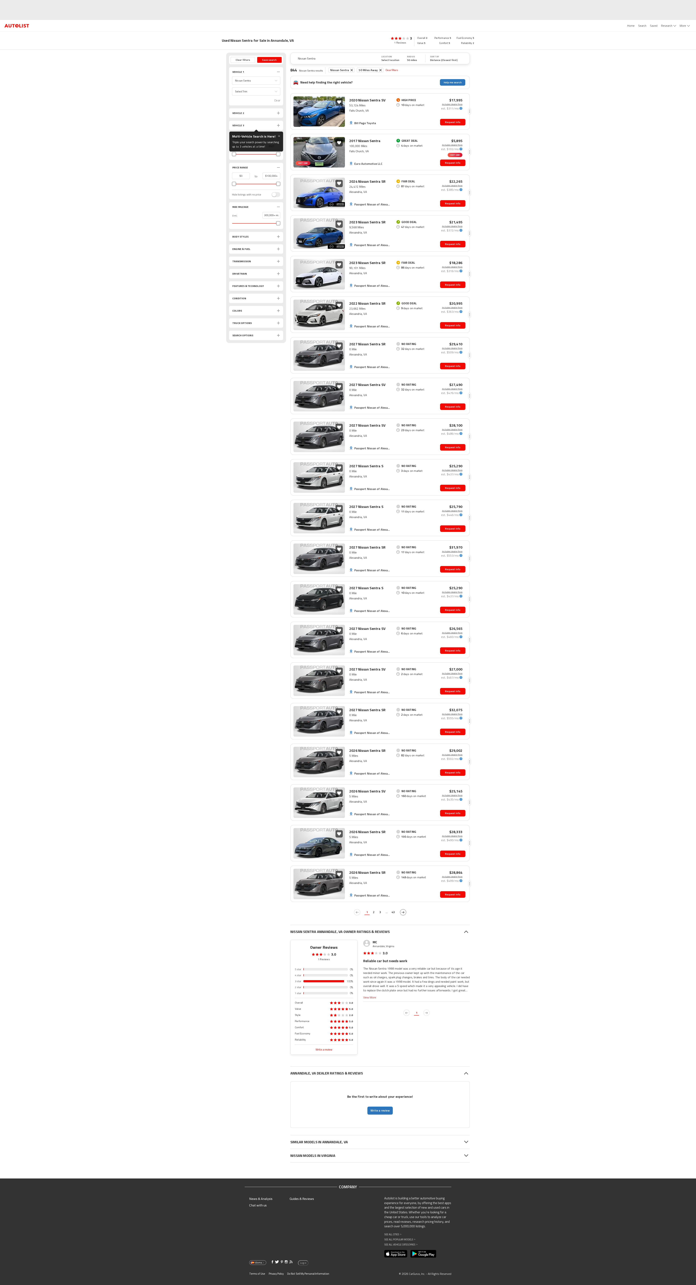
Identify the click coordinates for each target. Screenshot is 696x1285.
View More (369, 997)
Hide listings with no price (246, 194)
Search (642, 25)
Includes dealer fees (452, 104)
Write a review (324, 1049)
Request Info (452, 122)
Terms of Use (257, 1274)
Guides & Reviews (302, 1198)
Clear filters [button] (243, 60)
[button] (256, 81)
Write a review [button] (380, 1110)
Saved (653, 25)
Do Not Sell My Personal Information (308, 1274)
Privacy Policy (276, 1274)
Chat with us (258, 1205)
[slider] (234, 154)
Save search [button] (269, 60)
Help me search (453, 82)
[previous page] (357, 912)
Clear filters (392, 70)
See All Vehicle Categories (400, 1244)
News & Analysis (260, 1198)
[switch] (274, 194)
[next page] (403, 912)
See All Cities (392, 1234)
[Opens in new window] (395, 1254)
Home (631, 25)
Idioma (258, 1262)
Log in (303, 1263)
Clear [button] (277, 100)
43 (393, 912)
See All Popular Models (399, 1239)
